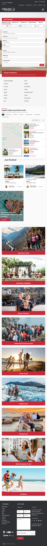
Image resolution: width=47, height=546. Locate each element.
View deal (10, 154)
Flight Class (5, 55)
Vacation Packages (7, 22)
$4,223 (19, 123)
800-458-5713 (35, 515)
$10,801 (6, 125)
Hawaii (25, 95)
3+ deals (20, 134)
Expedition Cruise (8, 114)
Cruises (41, 22)
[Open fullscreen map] (20, 124)
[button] (34, 126)
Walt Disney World (28, 92)
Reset (43, 120)
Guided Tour (15, 114)
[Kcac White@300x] (12, 531)
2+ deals (12, 126)
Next (42, 65)
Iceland (5, 95)
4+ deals (4, 137)
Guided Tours (24, 22)
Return (4, 44)
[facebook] (32, 520)
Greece (5, 92)
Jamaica (6, 83)
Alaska (25, 89)
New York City (27, 98)
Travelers (5, 50)
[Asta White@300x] (4, 531)
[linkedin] (40, 520)
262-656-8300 (39, 513)
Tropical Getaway (37, 114)
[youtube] (38, 520)
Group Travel (16, 22)
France (5, 89)
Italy (5, 100)
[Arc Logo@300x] (8, 532)
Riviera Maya (27, 86)
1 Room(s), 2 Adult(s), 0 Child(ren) (9, 52)
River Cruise (21, 114)
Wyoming (26, 100)
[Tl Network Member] (11, 535)
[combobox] (23, 38)
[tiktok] (36, 520)
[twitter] (34, 520)
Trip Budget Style (6, 60)
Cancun (26, 83)
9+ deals (17, 131)
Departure (5, 40)
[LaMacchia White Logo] (8, 8)
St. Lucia (6, 86)
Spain (25, 80)
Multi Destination (32, 22)
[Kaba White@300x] (5, 535)
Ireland (5, 98)
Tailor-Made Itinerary (28, 114)
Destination (5, 31)
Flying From (5, 36)
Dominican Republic (8, 80)
